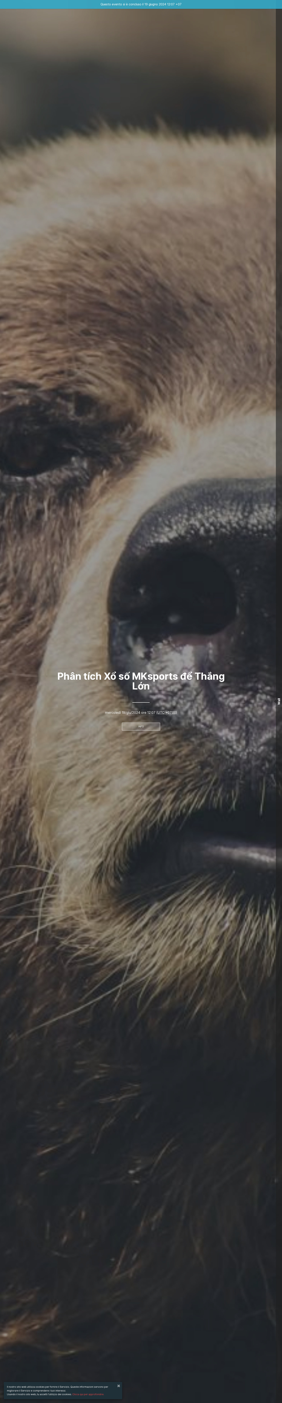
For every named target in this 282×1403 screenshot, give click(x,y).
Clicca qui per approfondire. (88, 1394)
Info (141, 726)
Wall (279, 701)
